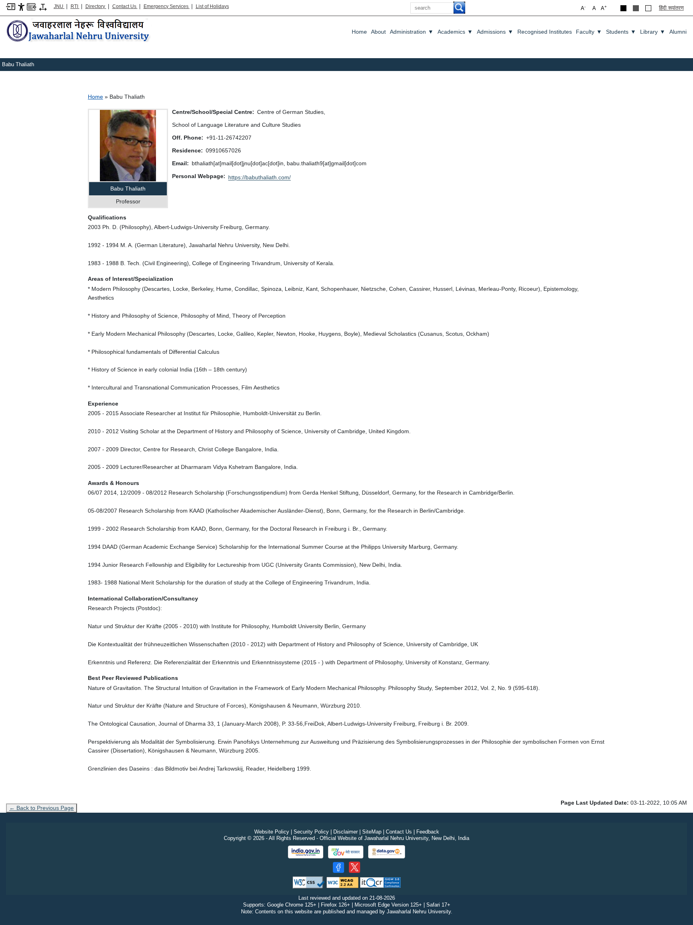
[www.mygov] (345, 852)
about (378, 31)
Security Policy (311, 832)
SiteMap (371, 832)
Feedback (427, 832)
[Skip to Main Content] (10, 6)
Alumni (678, 31)
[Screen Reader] (31, 6)
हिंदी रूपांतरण (671, 8)
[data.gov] (386, 851)
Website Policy (271, 832)
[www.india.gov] (305, 852)
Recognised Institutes (544, 31)
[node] (79, 31)
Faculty (589, 31)
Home (359, 31)
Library (652, 31)
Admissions (495, 31)
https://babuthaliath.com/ (259, 177)
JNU (59, 6)
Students (621, 31)
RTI (75, 6)
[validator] (309, 882)
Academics (455, 31)
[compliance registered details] (380, 882)
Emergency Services (167, 6)
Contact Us (125, 6)
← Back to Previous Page (41, 808)
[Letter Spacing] (43, 7)
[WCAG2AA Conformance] (342, 882)
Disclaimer (345, 832)
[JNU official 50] (354, 867)
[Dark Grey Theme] (636, 8)
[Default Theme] (648, 8)
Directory (95, 6)
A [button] (604, 7)
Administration (412, 31)
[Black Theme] (623, 8)
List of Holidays (212, 6)
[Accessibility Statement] (21, 7)
